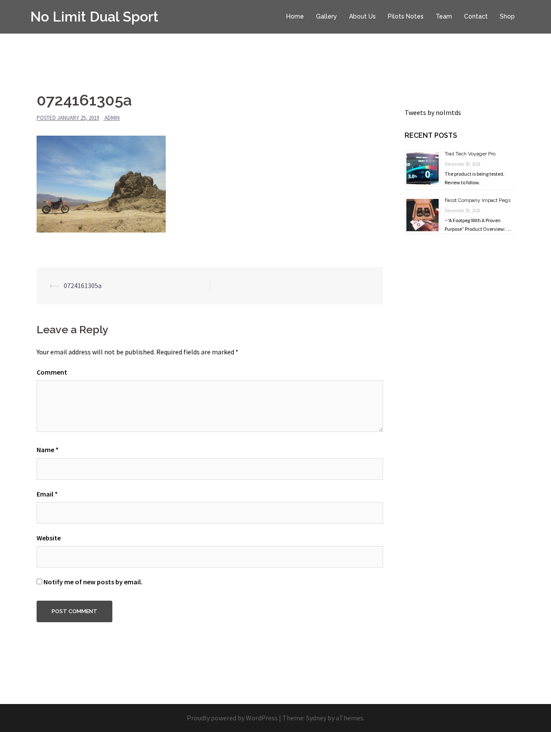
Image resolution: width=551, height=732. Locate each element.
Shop (507, 16)
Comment (52, 372)
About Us (362, 16)
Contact (476, 16)
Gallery (326, 16)
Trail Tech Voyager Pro (470, 154)
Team (444, 16)
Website (49, 537)
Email (47, 494)
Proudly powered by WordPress (232, 717)
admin (112, 117)
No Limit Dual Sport (94, 17)
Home (295, 16)
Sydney (316, 717)
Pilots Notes (406, 16)
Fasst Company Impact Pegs (478, 200)
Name (48, 449)
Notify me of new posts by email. (92, 581)
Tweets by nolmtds (433, 112)
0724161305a (83, 285)
